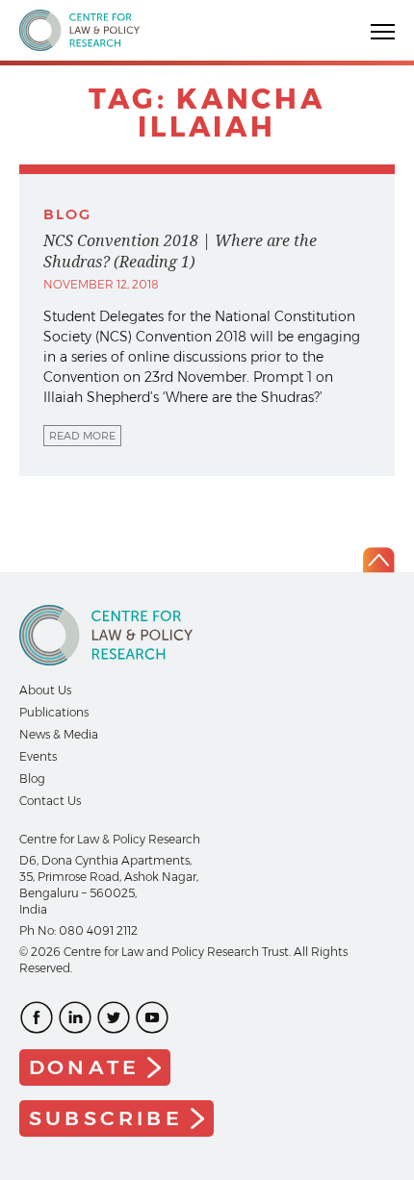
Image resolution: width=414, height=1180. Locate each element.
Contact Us (50, 800)
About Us (45, 690)
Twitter (113, 1017)
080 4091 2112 (98, 930)
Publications (54, 712)
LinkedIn (75, 1017)
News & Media (58, 734)
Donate (84, 1067)
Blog (32, 778)
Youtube (152, 1017)
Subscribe (106, 1118)
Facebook (36, 1017)
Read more (82, 435)
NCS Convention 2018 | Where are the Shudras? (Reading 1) (180, 251)
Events (38, 756)
